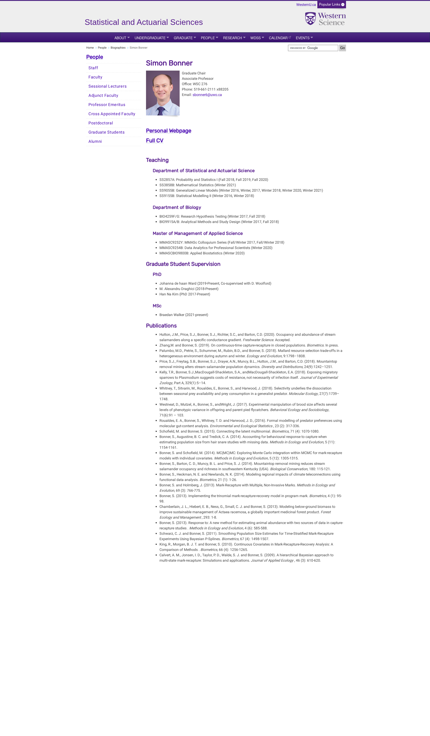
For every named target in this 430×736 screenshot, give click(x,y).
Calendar (278, 37)
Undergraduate (150, 37)
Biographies (118, 47)
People (208, 37)
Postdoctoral (100, 123)
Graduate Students (106, 132)
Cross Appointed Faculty (111, 114)
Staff (93, 68)
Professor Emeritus (106, 104)
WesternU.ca (306, 4)
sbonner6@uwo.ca (207, 95)
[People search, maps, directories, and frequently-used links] (331, 6)
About (120, 37)
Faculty (95, 77)
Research (232, 37)
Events (303, 37)
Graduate (183, 37)
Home (90, 47)
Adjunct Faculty (103, 95)
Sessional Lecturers (107, 86)
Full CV (154, 140)
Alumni (95, 141)
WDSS (255, 37)
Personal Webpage (168, 131)
